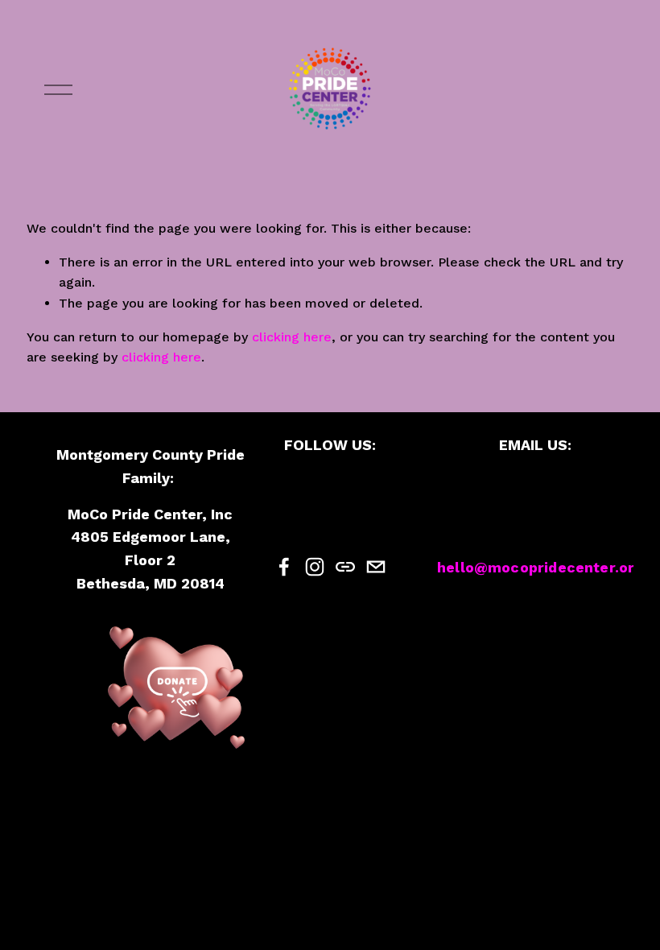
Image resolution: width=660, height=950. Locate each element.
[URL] (345, 566)
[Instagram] (314, 566)
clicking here (292, 337)
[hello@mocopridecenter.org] (376, 566)
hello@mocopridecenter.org (540, 567)
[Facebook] (284, 566)
